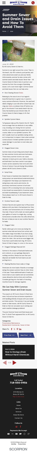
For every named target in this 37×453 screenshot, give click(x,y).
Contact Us (18, 418)
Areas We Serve (18, 415)
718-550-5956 (18, 382)
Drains (21, 93)
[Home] (18, 3)
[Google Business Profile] (16, 427)
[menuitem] (13, 444)
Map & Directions (18, 397)
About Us (18, 408)
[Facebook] (20, 427)
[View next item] (14, 362)
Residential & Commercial (10, 325)
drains (11, 106)
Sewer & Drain (25, 325)
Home (18, 405)
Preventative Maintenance (11, 323)
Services (18, 412)
